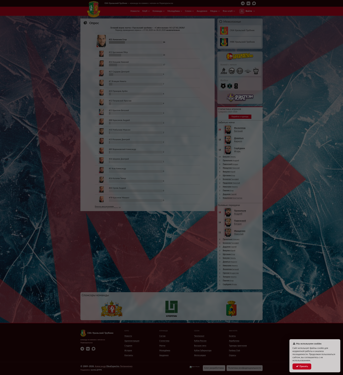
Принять (303, 366)
